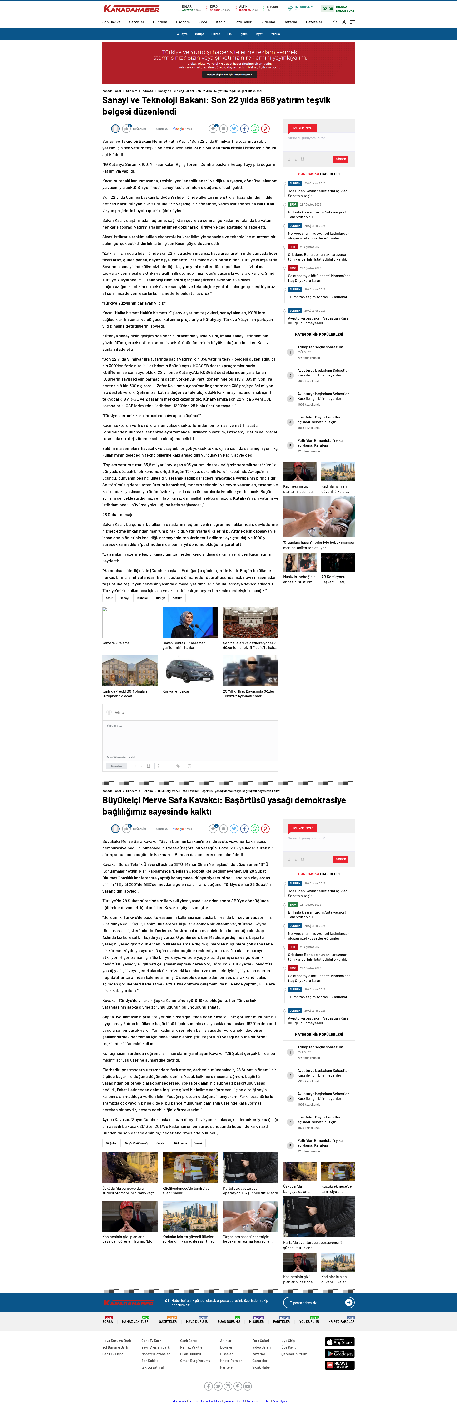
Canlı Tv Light (112, 1354)
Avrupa (199, 34)
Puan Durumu (229, 1320)
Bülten (215, 34)
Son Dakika (111, 22)
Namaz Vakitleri (135, 1320)
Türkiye (160, 598)
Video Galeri (261, 1347)
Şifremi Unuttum (294, 1354)
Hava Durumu (197, 1320)
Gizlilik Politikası (211, 1401)
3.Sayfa (182, 34)
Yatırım (178, 598)
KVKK (240, 1401)
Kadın (221, 22)
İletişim (193, 1401)
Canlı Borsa (189, 1340)
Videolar (268, 22)
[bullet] (166, 766)
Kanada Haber (111, 91)
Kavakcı (161, 1143)
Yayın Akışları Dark (155, 1347)
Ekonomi (183, 22)
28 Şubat (111, 1143)
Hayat (259, 34)
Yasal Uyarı (279, 1401)
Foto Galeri (243, 22)
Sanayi (124, 598)
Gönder (116, 766)
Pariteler (281, 1320)
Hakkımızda (178, 1401)
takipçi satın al (152, 1367)
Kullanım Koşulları (258, 1401)
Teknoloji (142, 598)
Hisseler (256, 1320)
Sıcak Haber (261, 1367)
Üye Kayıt (288, 1347)
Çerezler (229, 1401)
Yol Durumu (309, 1320)
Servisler (136, 22)
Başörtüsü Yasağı (136, 1143)
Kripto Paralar (341, 1320)
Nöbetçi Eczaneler (155, 1354)
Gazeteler (314, 22)
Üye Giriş (288, 1340)
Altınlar (226, 1340)
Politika (275, 34)
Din (229, 34)
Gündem (160, 22)
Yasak (198, 1143)
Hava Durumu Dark (116, 1340)
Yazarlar (290, 22)
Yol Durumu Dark (115, 1347)
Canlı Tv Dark (151, 1340)
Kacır (109, 598)
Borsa (107, 1320)
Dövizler (226, 1347)
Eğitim (243, 34)
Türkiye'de (180, 1143)
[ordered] (160, 766)
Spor (203, 22)
